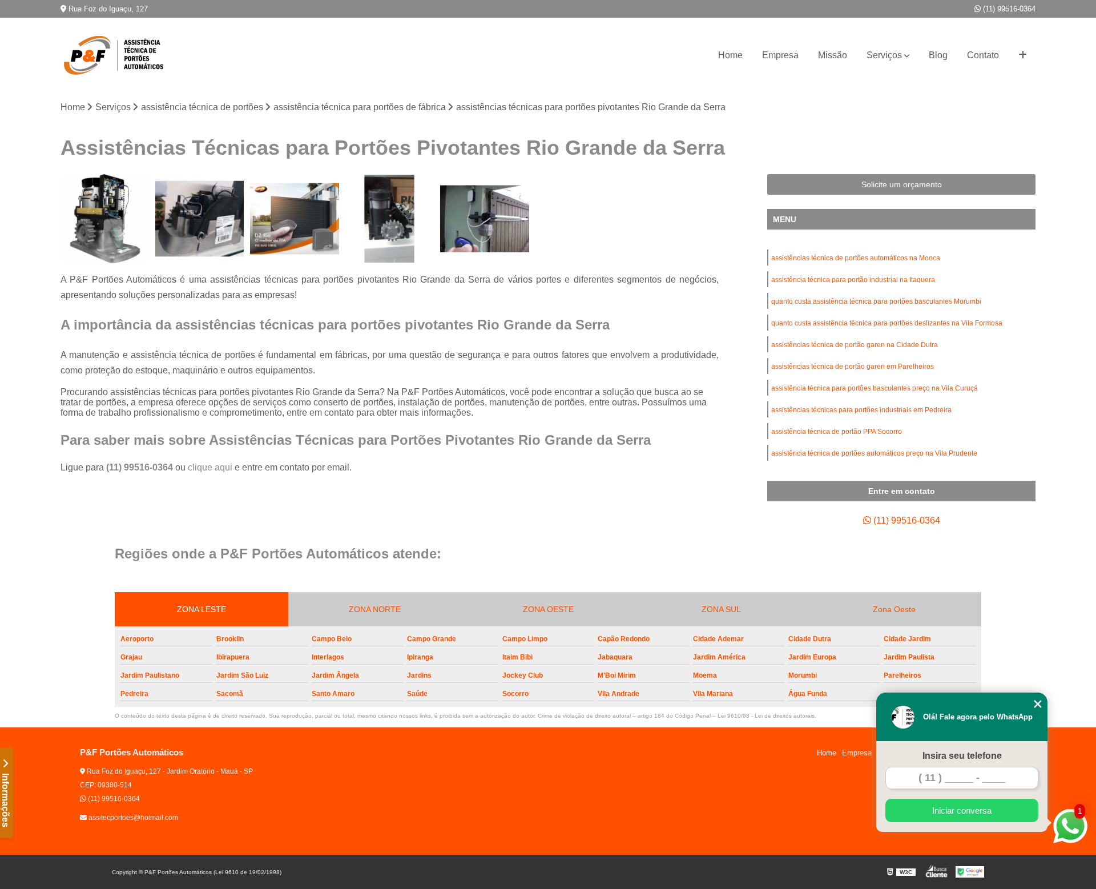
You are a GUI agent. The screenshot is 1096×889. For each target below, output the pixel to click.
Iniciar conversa (962, 810)
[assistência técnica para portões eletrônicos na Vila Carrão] (199, 218)
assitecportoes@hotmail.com (132, 818)
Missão (832, 55)
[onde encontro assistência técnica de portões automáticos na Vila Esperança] (389, 218)
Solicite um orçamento (901, 184)
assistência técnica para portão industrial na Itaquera (853, 280)
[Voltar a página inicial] (118, 55)
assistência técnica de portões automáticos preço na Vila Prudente (874, 453)
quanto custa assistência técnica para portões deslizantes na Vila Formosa (886, 323)
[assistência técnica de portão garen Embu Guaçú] (105, 218)
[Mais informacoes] (1022, 55)
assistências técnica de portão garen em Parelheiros (852, 367)
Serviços (884, 55)
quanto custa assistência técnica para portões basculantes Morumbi (876, 301)
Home (730, 55)
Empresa (780, 55)
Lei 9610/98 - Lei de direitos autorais (766, 716)
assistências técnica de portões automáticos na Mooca (855, 258)
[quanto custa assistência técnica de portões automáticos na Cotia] (294, 218)
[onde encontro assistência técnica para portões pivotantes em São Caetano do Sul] (484, 218)
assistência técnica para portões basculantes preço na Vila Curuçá (874, 388)
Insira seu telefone (962, 756)
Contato (983, 55)
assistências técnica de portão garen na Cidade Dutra (854, 345)
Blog (938, 55)
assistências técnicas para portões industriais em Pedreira (861, 410)
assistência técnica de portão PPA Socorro (836, 432)
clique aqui (210, 467)
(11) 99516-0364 (1008, 9)
